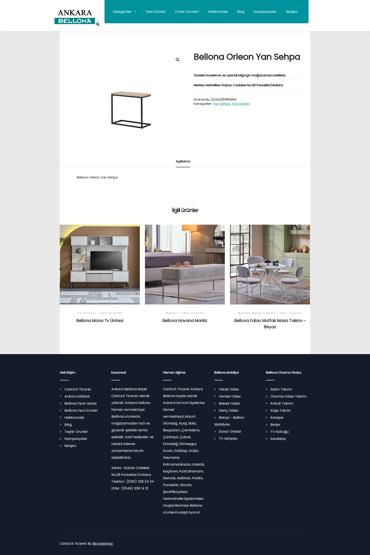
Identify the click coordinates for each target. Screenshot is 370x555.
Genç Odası (228, 410)
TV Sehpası (228, 438)
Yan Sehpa (221, 103)
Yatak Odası (229, 389)
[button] (178, 60)
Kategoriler (122, 11)
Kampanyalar (265, 11)
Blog (240, 11)
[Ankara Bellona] (74, 17)
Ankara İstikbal (77, 396)
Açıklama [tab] (183, 161)
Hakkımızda (218, 11)
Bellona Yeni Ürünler (81, 410)
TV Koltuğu (279, 431)
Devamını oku (99, 265)
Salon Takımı (281, 389)
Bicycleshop (102, 543)
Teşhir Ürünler (76, 431)
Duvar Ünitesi (230, 431)
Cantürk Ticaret (77, 389)
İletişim (292, 11)
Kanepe (276, 417)
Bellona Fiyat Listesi (80, 403)
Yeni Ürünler (156, 11)
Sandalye (278, 438)
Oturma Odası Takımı (288, 396)
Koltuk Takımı (281, 403)
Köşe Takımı (280, 410)
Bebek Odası (229, 403)
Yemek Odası (230, 396)
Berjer (275, 424)
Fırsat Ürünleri (187, 11)
